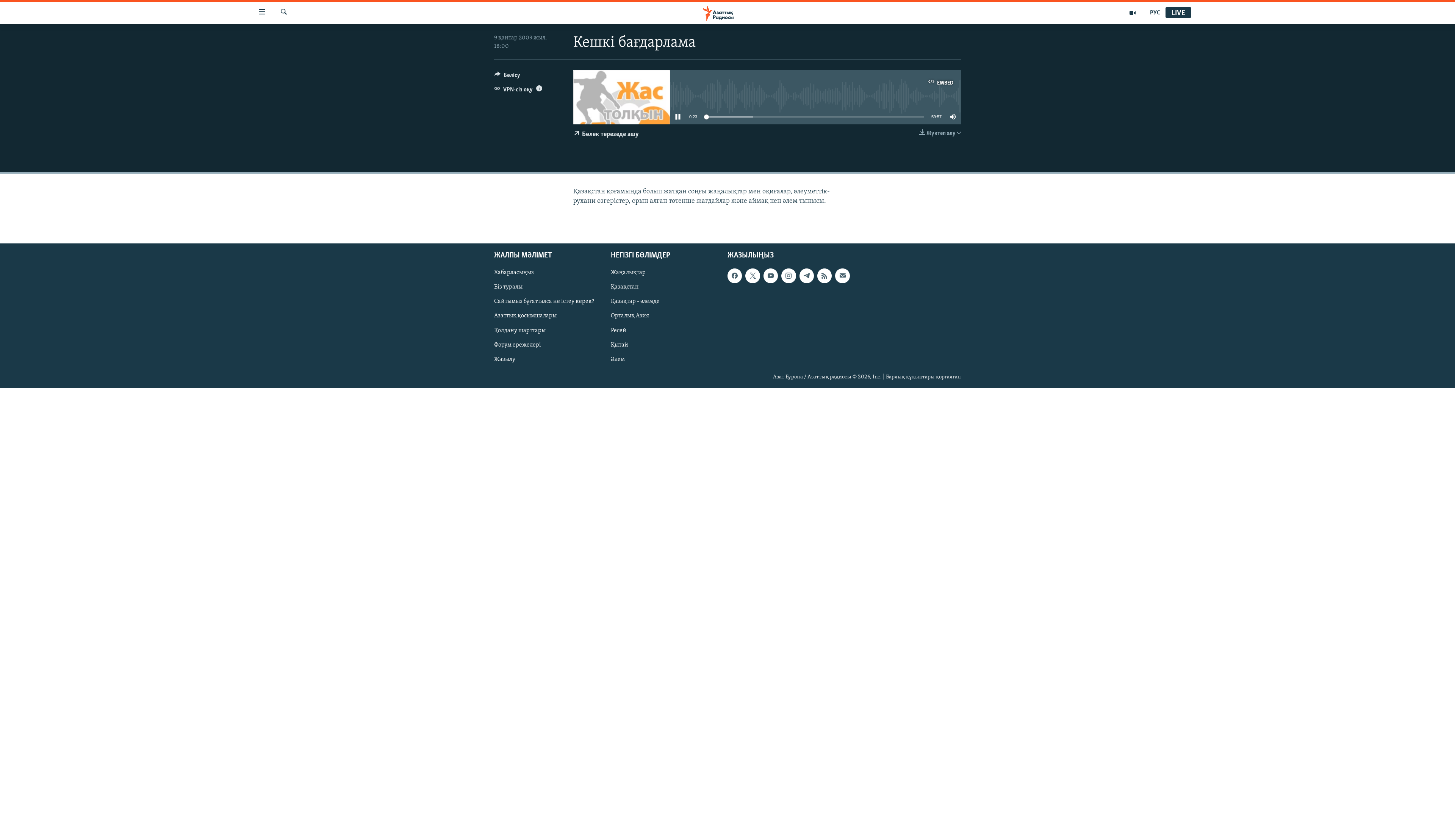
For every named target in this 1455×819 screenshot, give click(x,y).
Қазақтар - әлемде (635, 301)
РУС (1155, 13)
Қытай (619, 345)
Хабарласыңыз (514, 273)
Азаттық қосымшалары (525, 316)
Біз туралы (508, 287)
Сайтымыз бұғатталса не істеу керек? (544, 301)
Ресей (618, 330)
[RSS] (824, 275)
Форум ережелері (517, 345)
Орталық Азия (630, 316)
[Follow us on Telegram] (806, 275)
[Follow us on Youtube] (770, 275)
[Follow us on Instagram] (788, 275)
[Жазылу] (842, 275)
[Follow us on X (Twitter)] (752, 275)
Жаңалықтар (628, 273)
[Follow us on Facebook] (735, 275)
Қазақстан (625, 287)
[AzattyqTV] (1132, 13)
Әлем (618, 359)
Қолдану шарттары (520, 330)
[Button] (507, 77)
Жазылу (504, 359)
